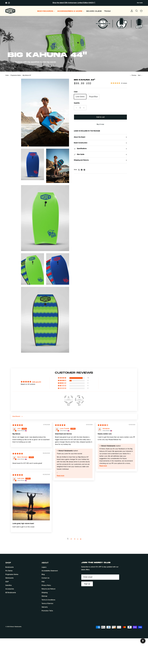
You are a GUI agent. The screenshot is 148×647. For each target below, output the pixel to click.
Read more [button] (60, 475)
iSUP (7, 582)
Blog (43, 574)
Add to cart (100, 117)
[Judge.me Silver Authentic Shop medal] (68, 399)
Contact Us (45, 578)
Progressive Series (16, 75)
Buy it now (100, 124)
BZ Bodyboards (10, 592)
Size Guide (140, 2)
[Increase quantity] (84, 107)
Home (7, 75)
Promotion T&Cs (47, 611)
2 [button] (71, 539)
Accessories (9, 589)
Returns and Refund (48, 589)
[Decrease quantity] (76, 107)
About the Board (79, 137)
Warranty (45, 607)
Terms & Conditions (48, 600)
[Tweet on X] (79, 170)
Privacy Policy (46, 585)
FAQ (43, 582)
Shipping (45, 592)
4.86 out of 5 (36, 382)
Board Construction (80, 143)
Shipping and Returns (81, 160)
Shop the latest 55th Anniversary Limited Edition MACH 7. (74, 3)
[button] (62, 378)
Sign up (87, 584)
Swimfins (8, 585)
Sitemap (44, 596)
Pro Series (8, 571)
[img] (17, 425)
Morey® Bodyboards (15, 626)
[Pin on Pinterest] (84, 170)
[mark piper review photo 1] (31, 501)
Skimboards (9, 578)
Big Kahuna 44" (27, 75)
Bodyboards (9, 567)
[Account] (131, 11)
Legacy (44, 567)
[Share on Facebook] (81, 170)
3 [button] (74, 539)
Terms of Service (47, 603)
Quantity (77, 103)
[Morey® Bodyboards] (10, 11)
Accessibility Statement (50, 571)
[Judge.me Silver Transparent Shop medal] (79, 399)
